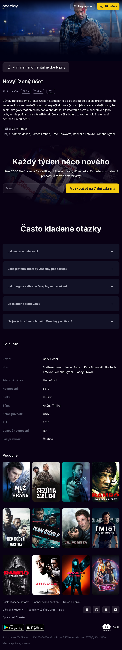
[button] (92, 188)
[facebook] (87, 609)
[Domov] (10, 6)
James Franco (41, 134)
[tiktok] (106, 609)
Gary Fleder (19, 128)
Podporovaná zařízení (45, 602)
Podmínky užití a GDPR (41, 609)
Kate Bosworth (61, 134)
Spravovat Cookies (14, 617)
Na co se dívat (71, 602)
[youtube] (115, 609)
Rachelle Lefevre (84, 134)
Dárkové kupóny (13, 609)
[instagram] (96, 609)
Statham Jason (20, 134)
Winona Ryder (105, 134)
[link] (16, 482)
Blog (61, 609)
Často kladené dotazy (16, 602)
